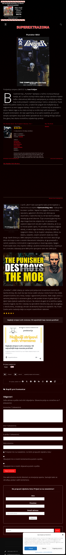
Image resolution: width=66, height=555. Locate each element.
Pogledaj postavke (57, 548)
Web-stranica (8, 443)
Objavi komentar (9, 471)
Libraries (47, 126)
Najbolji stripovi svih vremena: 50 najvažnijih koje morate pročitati (33, 320)
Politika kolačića (38, 552)
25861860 (21, 136)
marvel (20, 374)
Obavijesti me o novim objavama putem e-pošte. (21, 466)
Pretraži (57, 530)
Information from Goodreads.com (11, 158)
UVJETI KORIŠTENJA (47, 552)
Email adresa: (33, 510)
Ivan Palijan (32, 89)
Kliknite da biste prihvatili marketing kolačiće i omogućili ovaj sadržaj (33, 269)
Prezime (33, 503)
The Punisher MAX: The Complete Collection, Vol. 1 (17, 124)
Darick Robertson (18, 144)
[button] (63, 535)
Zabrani (44, 548)
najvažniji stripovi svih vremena (31, 374)
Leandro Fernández (18, 147)
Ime (9, 426)
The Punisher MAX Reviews (11, 163)
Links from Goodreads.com (56, 158)
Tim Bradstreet (17, 142)
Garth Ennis (16, 141)
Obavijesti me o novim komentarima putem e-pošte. (23, 459)
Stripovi (10, 374)
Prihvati (31, 548)
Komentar (12, 407)
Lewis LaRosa (17, 145)
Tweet (6, 367)
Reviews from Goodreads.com (56, 198)
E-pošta (11, 434)
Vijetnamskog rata (45, 207)
